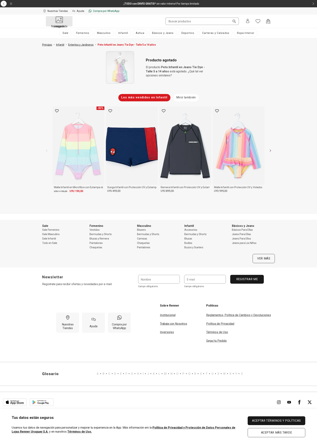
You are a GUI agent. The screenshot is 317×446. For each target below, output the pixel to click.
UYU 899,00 (167, 190)
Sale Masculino (51, 234)
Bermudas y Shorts (101, 234)
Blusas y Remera (99, 238)
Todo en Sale (49, 243)
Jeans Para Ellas (241, 234)
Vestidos (95, 229)
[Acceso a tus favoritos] (258, 21)
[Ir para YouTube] (289, 402)
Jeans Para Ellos (241, 238)
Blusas (188, 238)
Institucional (168, 315)
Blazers (141, 229)
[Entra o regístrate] (247, 21)
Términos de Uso (217, 332)
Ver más (263, 258)
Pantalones (96, 243)
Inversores (167, 332)
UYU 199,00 (76, 191)
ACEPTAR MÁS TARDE (276, 432)
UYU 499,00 (114, 190)
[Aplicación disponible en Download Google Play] (42, 402)
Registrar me (247, 279)
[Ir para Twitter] (309, 402)
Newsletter (52, 277)
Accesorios (190, 229)
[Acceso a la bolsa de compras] (268, 21)
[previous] (46, 150)
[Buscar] (233, 21)
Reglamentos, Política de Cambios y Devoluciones (238, 315)
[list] (169, 374)
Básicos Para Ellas (242, 229)
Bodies (188, 243)
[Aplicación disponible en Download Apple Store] (15, 402)
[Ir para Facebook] (299, 402)
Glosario (50, 374)
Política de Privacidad (220, 323)
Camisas (142, 238)
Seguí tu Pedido (216, 340)
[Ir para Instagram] (278, 402)
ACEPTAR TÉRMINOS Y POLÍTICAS (276, 420)
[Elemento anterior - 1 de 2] (3, 3)
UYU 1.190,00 (60, 191)
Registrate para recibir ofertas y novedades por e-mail (77, 284)
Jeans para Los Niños (244, 243)
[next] (270, 150)
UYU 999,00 (220, 190)
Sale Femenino (50, 229)
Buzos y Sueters (193, 247)
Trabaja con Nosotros (173, 323)
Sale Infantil (49, 238)
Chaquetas (96, 247)
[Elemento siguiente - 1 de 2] (313, 3)
